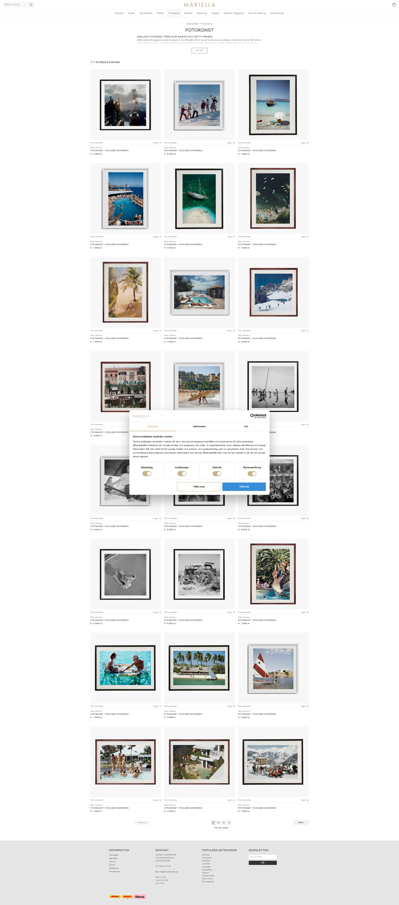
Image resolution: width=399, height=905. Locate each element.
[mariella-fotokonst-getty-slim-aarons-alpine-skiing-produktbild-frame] (125, 104)
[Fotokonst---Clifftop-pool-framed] (199, 762)
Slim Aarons (207, 879)
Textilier (215, 13)
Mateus (205, 873)
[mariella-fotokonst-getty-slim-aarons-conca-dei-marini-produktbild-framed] (273, 198)
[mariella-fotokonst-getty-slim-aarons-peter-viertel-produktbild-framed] (199, 386)
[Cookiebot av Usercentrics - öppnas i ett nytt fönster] (252, 416)
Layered (205, 864)
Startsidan (193, 24)
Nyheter (119, 13)
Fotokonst (174, 13)
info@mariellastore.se (168, 872)
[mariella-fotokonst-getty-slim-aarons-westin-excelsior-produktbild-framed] (125, 386)
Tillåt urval (199, 486)
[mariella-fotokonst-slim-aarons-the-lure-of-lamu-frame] (199, 668)
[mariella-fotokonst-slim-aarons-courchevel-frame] (273, 762)
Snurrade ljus (208, 882)
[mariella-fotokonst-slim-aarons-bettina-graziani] (273, 668)
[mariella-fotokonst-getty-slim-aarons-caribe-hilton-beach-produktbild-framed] (125, 292)
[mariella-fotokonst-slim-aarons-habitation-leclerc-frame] (273, 574)
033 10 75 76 (164, 866)
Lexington (206, 867)
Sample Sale (277, 13)
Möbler (160, 13)
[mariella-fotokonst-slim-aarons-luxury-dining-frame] (273, 480)
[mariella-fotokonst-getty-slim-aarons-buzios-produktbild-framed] (199, 292)
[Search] (31, 4)
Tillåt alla (244, 486)
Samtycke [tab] (152, 426)
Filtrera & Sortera (107, 62)
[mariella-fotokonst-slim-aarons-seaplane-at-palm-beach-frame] (125, 480)
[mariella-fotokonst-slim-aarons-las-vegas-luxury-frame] (125, 574)
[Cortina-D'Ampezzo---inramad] (273, 292)
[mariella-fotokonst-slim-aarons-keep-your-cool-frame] (125, 668)
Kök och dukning (257, 13)
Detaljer (188, 13)
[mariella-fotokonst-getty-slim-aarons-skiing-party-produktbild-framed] (199, 104)
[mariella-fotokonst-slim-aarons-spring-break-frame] (199, 574)
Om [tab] (246, 426)
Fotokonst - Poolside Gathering (109, 151)
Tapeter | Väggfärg (234, 13)
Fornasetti (206, 858)
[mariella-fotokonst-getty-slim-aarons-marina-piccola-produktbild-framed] (125, 198)
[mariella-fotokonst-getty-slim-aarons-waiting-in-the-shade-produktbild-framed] (273, 104)
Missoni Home (208, 876)
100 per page (221, 828)
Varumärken (146, 13)
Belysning (202, 13)
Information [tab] (199, 426)
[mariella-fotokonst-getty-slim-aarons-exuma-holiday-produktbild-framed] (199, 198)
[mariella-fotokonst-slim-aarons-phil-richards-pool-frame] (125, 762)
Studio (131, 13)
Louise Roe (207, 870)
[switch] (182, 473)
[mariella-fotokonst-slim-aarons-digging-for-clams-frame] (273, 386)
